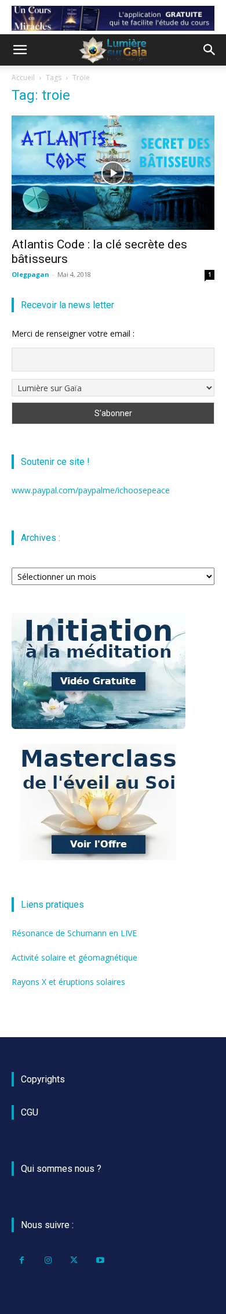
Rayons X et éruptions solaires (68, 981)
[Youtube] (100, 1260)
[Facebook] (22, 1260)
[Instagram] (48, 1260)
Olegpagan (30, 274)
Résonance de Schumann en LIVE (74, 932)
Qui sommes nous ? (61, 1168)
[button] (19, 50)
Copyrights (43, 1079)
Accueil (23, 77)
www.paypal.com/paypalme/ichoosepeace (91, 490)
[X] (74, 1260)
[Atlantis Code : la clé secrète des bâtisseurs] (113, 172)
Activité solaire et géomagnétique (74, 957)
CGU (29, 1112)
